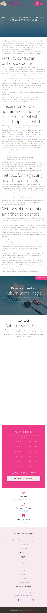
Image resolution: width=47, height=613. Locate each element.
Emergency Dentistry (23, 582)
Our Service (23, 567)
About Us (23, 563)
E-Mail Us (24, 553)
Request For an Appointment (23, 478)
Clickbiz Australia (32, 610)
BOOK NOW (41, 278)
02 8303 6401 (24, 549)
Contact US (23, 575)
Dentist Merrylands (22, 136)
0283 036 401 (23, 522)
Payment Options (23, 571)
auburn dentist (12, 51)
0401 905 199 (23, 511)
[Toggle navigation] (41, 3)
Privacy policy (23, 579)
